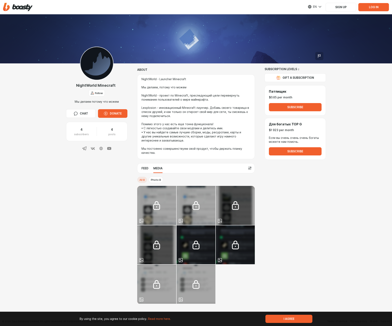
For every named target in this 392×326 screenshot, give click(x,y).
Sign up (341, 7)
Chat (84, 113)
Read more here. (159, 318)
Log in (374, 7)
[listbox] (312, 7)
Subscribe (295, 107)
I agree (289, 318)
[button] (18, 7)
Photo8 (156, 179)
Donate (116, 113)
